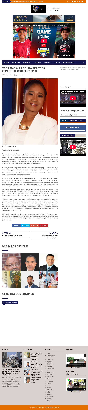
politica (49, 383)
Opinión (49, 379)
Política (57, 62)
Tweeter (26, 225)
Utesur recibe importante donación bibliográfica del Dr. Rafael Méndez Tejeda (37, 372)
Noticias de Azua (44, 407)
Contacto (38, 62)
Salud (48, 392)
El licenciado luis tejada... (12, 236)
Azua (48, 353)
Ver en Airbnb (64, 67)
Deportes (49, 362)
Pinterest (44, 225)
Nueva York (50, 376)
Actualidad (16, 62)
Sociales (49, 394)
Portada (49, 387)
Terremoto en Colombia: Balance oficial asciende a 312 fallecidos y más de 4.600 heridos (11, 372)
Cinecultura (50, 359)
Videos (49, 401)
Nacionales (27, 62)
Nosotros (47, 62)
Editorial (49, 366)
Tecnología (50, 396)
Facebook (17, 225)
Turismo (49, 398)
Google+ (35, 225)
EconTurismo (50, 364)
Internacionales (68, 62)
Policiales (50, 381)
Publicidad (50, 390)
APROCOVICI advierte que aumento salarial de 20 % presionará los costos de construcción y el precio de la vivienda (33, 366)
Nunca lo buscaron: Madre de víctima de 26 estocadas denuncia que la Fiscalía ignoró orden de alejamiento (31, 1)
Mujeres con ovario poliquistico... (50, 237)
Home (7, 62)
